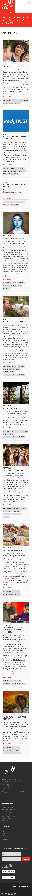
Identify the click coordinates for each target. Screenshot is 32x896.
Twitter (6, 894)
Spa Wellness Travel (12, 408)
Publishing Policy (18, 794)
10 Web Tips (5, 840)
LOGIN (5, 887)
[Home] (7, 6)
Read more (7, 97)
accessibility (7, 511)
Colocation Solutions (8, 807)
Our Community (6, 833)
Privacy (10, 794)
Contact (4, 842)
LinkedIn (9, 894)
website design (8, 103)
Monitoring (5, 820)
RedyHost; (17, 144)
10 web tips (6, 681)
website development (10, 375)
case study (15, 100)
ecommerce (7, 369)
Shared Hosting (6, 812)
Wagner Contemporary (14, 238)
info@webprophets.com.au (11, 789)
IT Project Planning (7, 818)
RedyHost (13, 171)
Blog (3, 835)
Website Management (8, 816)
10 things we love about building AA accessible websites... (14, 630)
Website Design (6, 814)
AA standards (7, 508)
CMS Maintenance (9, 168)
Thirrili (6, 66)
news (16, 174)
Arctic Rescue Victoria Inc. (15, 322)
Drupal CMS (7, 100)
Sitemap (4, 794)
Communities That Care (13, 470)
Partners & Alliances (8, 838)
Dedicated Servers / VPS (9, 809)
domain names (8, 174)
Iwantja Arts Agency (12, 550)
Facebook (3, 894)
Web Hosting (22, 171)
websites (17, 103)
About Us (4, 831)
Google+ (15, 894)
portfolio (24, 100)
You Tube (12, 894)
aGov (14, 283)
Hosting (6, 171)
